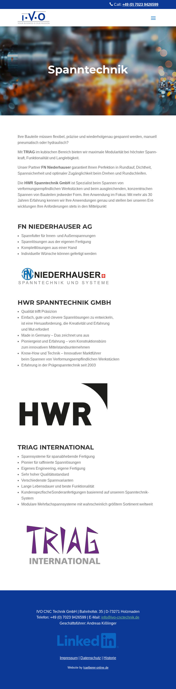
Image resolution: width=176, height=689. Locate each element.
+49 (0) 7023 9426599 (140, 4)
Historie (110, 658)
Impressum (69, 658)
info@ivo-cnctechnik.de (120, 617)
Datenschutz (90, 658)
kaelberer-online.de (95, 667)
